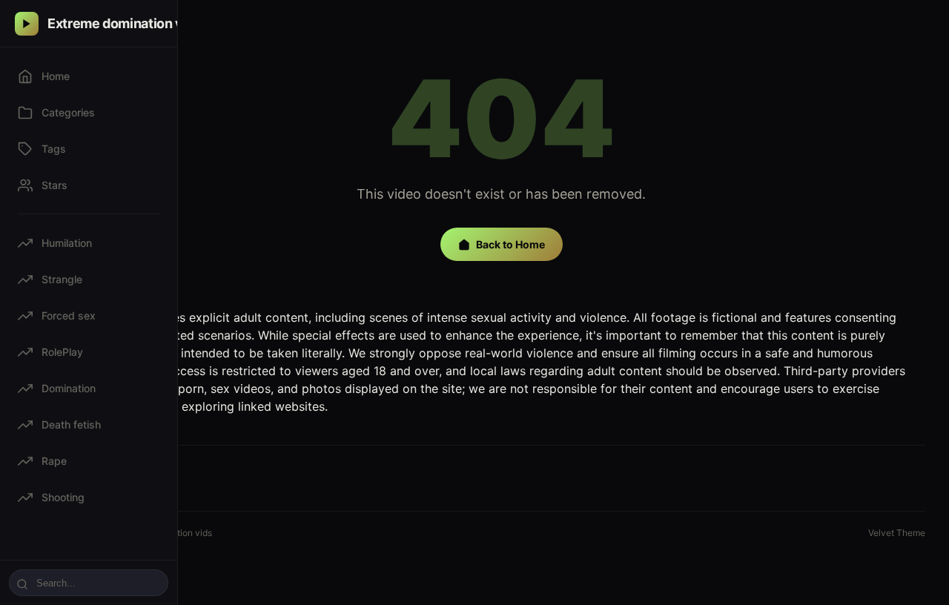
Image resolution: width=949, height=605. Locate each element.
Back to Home (510, 244)
